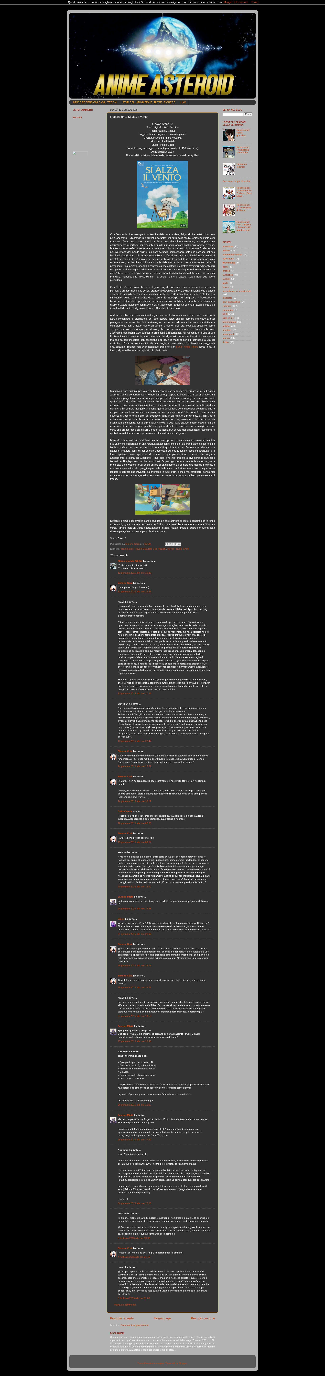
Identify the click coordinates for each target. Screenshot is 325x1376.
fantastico (228, 275)
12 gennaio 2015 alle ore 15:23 (134, 573)
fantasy (226, 279)
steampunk (228, 334)
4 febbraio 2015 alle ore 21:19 (134, 1257)
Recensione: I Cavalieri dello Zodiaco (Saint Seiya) (244, 192)
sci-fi (225, 314)
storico (171, 549)
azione (226, 250)
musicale (227, 298)
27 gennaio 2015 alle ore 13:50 (134, 1016)
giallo (225, 283)
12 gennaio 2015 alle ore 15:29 (134, 591)
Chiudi (255, 2)
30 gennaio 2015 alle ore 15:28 (134, 1203)
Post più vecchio (203, 1318)
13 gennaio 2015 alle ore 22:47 (134, 741)
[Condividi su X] (173, 544)
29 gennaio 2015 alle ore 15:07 (134, 1105)
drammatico (127, 549)
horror (226, 287)
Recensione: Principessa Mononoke (243, 150)
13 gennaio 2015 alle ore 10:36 (134, 693)
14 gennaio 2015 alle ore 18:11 (134, 801)
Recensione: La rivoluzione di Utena (243, 208)
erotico (226, 271)
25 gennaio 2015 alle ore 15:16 (134, 987)
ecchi (225, 266)
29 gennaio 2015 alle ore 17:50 (134, 1139)
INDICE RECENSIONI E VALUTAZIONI (95, 102)
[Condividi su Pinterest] (179, 544)
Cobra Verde (125, 811)
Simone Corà (125, 583)
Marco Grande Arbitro (130, 561)
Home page (162, 1318)
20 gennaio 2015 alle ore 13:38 (134, 908)
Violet (121, 919)
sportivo (227, 330)
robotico (227, 306)
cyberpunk (228, 258)
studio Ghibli (182, 549)
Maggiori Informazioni (235, 2)
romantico (228, 310)
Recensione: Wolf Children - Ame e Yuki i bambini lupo (243, 226)
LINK (183, 102)
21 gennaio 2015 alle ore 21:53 (134, 934)
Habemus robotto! (241, 165)
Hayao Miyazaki (143, 549)
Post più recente (122, 1318)
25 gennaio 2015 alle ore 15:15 (134, 965)
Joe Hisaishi (159, 549)
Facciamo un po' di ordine (236, 181)
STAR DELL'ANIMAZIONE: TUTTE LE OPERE (148, 102)
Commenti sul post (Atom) (135, 1325)
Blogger (183, 1363)
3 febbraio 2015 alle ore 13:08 (134, 1238)
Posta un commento (125, 1304)
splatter (227, 326)
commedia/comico (232, 254)
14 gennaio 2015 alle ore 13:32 (134, 766)
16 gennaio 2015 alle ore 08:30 (134, 823)
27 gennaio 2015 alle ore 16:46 (134, 1041)
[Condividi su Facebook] (176, 544)
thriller (226, 342)
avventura (228, 246)
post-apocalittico (231, 302)
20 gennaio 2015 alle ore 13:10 (134, 886)
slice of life (228, 318)
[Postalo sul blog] (169, 544)
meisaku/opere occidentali (237, 291)
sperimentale (229, 322)
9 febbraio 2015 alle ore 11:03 (134, 1298)
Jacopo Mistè (125, 897)
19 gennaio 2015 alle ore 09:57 (134, 842)
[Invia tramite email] (166, 544)
